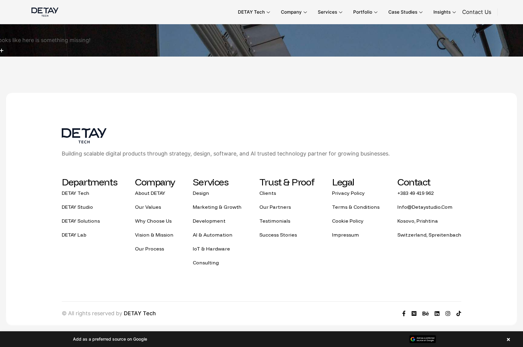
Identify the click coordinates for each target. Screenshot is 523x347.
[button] (261, 339)
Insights (442, 12)
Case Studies (402, 12)
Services (327, 12)
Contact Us (476, 12)
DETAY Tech (251, 12)
